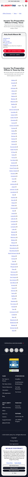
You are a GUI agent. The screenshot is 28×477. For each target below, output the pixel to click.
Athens (14, 91)
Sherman (14, 290)
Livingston (14, 221)
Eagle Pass (14, 149)
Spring (14, 293)
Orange (14, 259)
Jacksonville (14, 184)
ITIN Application (6, 393)
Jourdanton (14, 192)
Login (19, 5)
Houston (14, 173)
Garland (14, 163)
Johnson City (14, 189)
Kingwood (14, 208)
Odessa (14, 256)
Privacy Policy (10, 463)
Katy (20, 13)
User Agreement (14, 444)
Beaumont (14, 101)
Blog (3, 396)
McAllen (14, 235)
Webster (14, 325)
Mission (14, 243)
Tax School (18, 392)
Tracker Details (18, 463)
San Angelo (14, 277)
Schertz (14, 285)
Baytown (14, 99)
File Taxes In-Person (5, 380)
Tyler (14, 309)
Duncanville (14, 147)
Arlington (14, 88)
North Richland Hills (14, 253)
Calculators (5, 390)
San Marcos (14, 282)
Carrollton (14, 112)
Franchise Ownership (18, 407)
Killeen (14, 205)
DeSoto (14, 141)
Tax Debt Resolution (18, 388)
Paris (14, 261)
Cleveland (14, 120)
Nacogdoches (14, 248)
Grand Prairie (14, 168)
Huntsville (14, 176)
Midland (14, 240)
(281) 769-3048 (8, 42)
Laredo (14, 213)
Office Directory (7, 13)
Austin (14, 93)
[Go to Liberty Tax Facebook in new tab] (7, 350)
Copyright (14, 438)
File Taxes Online (6, 384)
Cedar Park (14, 117)
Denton (14, 139)
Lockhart (14, 224)
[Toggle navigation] (26, 5)
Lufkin (14, 229)
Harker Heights (14, 171)
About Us (4, 414)
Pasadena (14, 264)
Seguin (14, 288)
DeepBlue (18, 379)
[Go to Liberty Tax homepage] (8, 6)
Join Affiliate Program (18, 420)
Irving (14, 181)
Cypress (14, 128)
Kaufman (14, 197)
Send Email (5, 44)
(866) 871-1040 (6, 423)
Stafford (14, 296)
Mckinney (14, 237)
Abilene (14, 80)
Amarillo (14, 83)
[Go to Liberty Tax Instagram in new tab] (12, 350)
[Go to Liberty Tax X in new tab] (16, 350)
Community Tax (19, 416)
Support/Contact (6, 420)
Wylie (14, 330)
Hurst (14, 179)
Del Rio (14, 133)
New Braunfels (14, 251)
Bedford (14, 104)
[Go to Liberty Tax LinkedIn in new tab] (21, 350)
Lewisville (14, 216)
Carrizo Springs (14, 109)
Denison (14, 136)
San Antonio (14, 280)
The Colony (14, 304)
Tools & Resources (7, 387)
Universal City (14, 312)
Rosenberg (14, 275)
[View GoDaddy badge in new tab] (14, 370)
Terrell (14, 298)
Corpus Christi (14, 125)
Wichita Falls (14, 328)
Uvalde (14, 314)
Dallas (14, 131)
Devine (14, 144)
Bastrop (14, 96)
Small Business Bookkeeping (19, 383)
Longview (14, 227)
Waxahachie (14, 320)
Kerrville (14, 200)
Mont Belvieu (14, 245)
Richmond (14, 272)
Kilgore (14, 203)
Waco (14, 317)
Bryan (14, 107)
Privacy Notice (14, 441)
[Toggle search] (23, 6)
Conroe (14, 123)
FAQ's (3, 410)
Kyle (14, 211)
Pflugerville (14, 267)
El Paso (14, 152)
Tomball (14, 306)
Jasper (14, 187)
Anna (14, 85)
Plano (14, 269)
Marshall (14, 232)
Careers (4, 417)
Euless (14, 155)
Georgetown (14, 165)
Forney (14, 157)
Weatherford (14, 322)
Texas (15, 13)
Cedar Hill (14, 115)
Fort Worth (14, 160)
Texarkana (14, 301)
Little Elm (14, 219)
